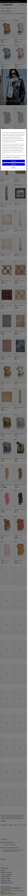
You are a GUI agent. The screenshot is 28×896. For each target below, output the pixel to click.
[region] (13, 150)
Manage (13, 167)
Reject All (13, 164)
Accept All (13, 161)
